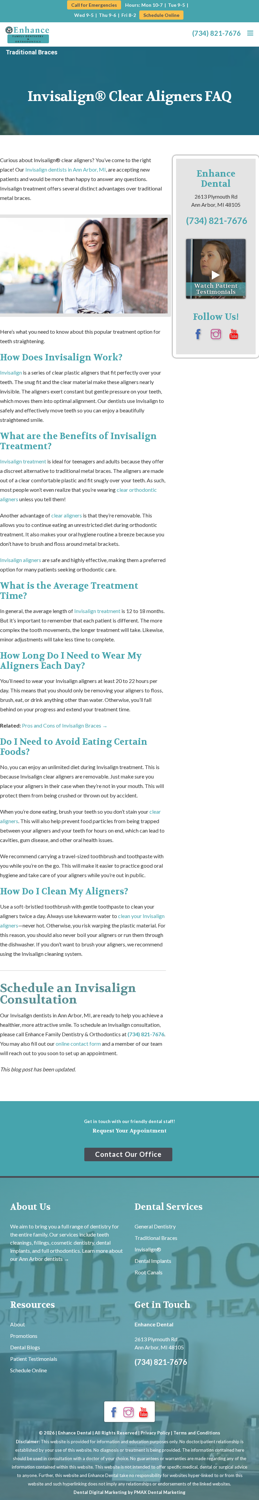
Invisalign (11, 372)
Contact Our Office (128, 1154)
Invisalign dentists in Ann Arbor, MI (65, 169)
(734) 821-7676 (216, 33)
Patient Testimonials (33, 1358)
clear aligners (66, 515)
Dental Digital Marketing (100, 1492)
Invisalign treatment (23, 461)
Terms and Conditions (196, 1432)
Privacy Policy (155, 1432)
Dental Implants (153, 1260)
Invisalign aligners (20, 560)
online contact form (78, 1043)
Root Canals (149, 1272)
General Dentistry (155, 1226)
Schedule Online (161, 15)
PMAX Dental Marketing (159, 1492)
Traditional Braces (31, 52)
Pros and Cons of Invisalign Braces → (65, 725)
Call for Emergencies (94, 5)
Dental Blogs (25, 1347)
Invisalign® (148, 1249)
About (17, 1324)
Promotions (23, 1335)
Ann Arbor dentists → (44, 1258)
